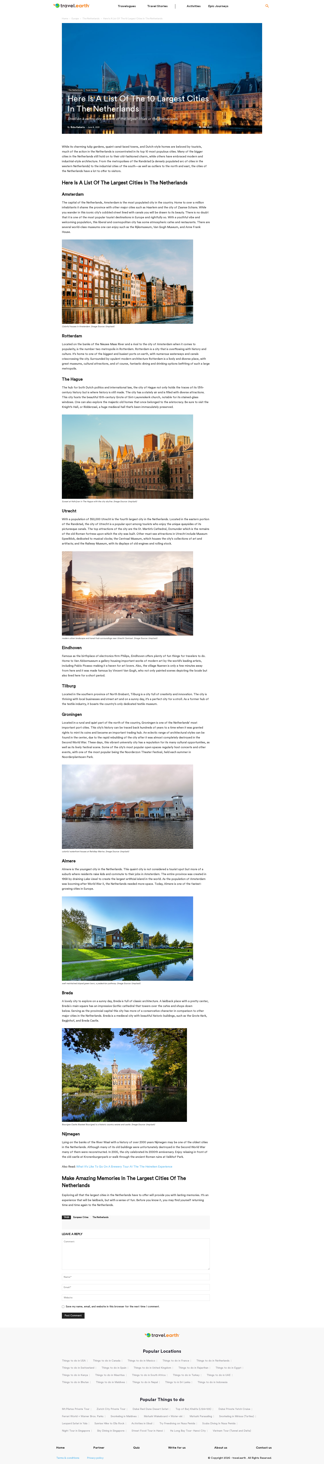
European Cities (80, 1217)
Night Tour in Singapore (76, 1431)
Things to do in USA (74, 1360)
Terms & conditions (67, 1458)
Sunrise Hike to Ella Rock (109, 1423)
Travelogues (127, 6)
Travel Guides (91, 90)
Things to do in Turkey (186, 1375)
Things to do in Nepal (145, 1382)
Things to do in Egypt (228, 1368)
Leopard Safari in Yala (74, 1423)
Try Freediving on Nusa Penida (177, 1423)
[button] (267, 6)
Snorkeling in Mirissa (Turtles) (236, 1416)
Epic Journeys (218, 6)
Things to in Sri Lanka (177, 1382)
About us (220, 1447)
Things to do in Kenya (75, 1375)
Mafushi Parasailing (201, 1416)
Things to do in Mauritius (110, 1375)
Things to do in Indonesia (212, 1382)
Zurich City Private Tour (111, 1409)
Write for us (177, 1447)
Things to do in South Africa (149, 1375)
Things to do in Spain (113, 1368)
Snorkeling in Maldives (124, 1416)
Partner (98, 1447)
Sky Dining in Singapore (110, 1431)
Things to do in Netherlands (213, 1360)
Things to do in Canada (106, 1360)
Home (65, 18)
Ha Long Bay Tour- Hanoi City (188, 1431)
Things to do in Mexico (141, 1360)
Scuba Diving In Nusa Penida (219, 1423)
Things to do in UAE (219, 1375)
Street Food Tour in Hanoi (147, 1431)
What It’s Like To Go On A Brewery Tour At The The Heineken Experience (124, 1166)
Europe (75, 18)
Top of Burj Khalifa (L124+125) (193, 1409)
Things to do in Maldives (110, 1382)
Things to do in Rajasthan (193, 1368)
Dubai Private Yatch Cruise (234, 1409)
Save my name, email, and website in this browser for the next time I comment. (113, 1306)
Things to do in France (175, 1360)
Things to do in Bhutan (75, 1382)
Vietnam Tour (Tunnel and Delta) (232, 1431)
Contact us (264, 1447)
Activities (194, 6)
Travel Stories (157, 6)
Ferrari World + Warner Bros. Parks (83, 1416)
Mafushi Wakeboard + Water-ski (163, 1416)
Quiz (136, 1447)
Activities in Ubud (141, 1423)
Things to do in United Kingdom (152, 1368)
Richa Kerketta (78, 127)
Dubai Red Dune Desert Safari (150, 1409)
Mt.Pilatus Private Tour (75, 1409)
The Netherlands (91, 18)
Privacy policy (95, 1458)
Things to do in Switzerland (78, 1368)
